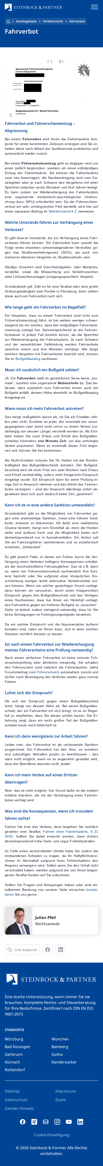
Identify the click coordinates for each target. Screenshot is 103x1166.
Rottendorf (15, 1069)
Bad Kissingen (17, 1046)
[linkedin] (80, 1122)
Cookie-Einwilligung (51, 1134)
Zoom (60, 1099)
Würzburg (14, 1039)
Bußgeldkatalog (28, 359)
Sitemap (12, 1091)
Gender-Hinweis (19, 1108)
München (60, 1039)
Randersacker (64, 1062)
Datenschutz (16, 1099)
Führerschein (47, 672)
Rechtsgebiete (26, 21)
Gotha (57, 1054)
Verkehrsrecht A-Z (63, 211)
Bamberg (60, 1046)
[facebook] (23, 1122)
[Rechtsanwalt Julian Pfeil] (51, 921)
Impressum (65, 1091)
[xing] (34, 1122)
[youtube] (69, 1122)
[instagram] (57, 1122)
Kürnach (12, 1062)
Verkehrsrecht (53, 21)
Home (8, 21)
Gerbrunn (14, 1054)
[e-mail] (46, 1122)
